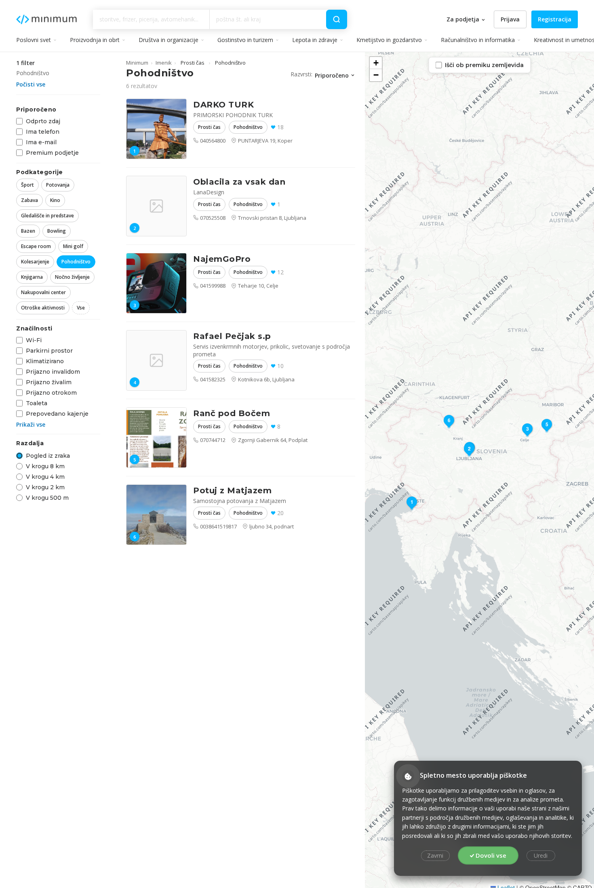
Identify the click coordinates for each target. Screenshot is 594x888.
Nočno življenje (72, 277)
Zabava (29, 200)
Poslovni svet (33, 40)
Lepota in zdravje (314, 40)
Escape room (36, 246)
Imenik (164, 62)
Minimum (46, 19)
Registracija (554, 19)
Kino (55, 200)
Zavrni (435, 855)
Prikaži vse (30, 424)
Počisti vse (30, 84)
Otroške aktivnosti (43, 307)
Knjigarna (32, 277)
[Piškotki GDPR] (408, 776)
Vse (81, 307)
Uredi (541, 855)
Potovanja (58, 184)
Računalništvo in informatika (478, 40)
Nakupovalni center (43, 292)
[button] (412, 505)
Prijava (510, 19)
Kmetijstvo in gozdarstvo (389, 40)
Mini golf (73, 246)
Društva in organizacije (168, 40)
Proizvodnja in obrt (95, 40)
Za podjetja (464, 19)
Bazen (28, 230)
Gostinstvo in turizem (245, 40)
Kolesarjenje (35, 261)
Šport (27, 184)
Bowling (56, 230)
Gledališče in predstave (47, 215)
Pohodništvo (76, 261)
